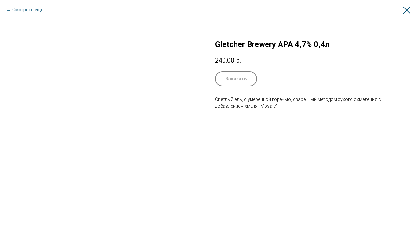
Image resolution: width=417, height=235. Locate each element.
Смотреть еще (28, 9)
